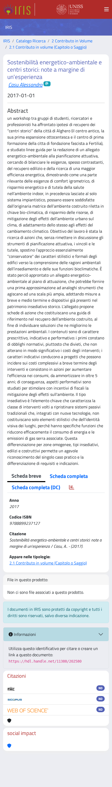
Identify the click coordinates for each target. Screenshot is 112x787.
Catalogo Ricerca (31, 41)
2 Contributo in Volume (72, 41)
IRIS (6, 41)
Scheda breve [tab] (26, 476)
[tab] (72, 487)
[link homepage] (19, 9)
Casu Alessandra (25, 85)
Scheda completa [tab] (69, 476)
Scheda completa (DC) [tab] (36, 487)
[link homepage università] (69, 9)
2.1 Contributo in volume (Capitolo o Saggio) (47, 47)
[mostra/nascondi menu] (106, 9)
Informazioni (24, 634)
